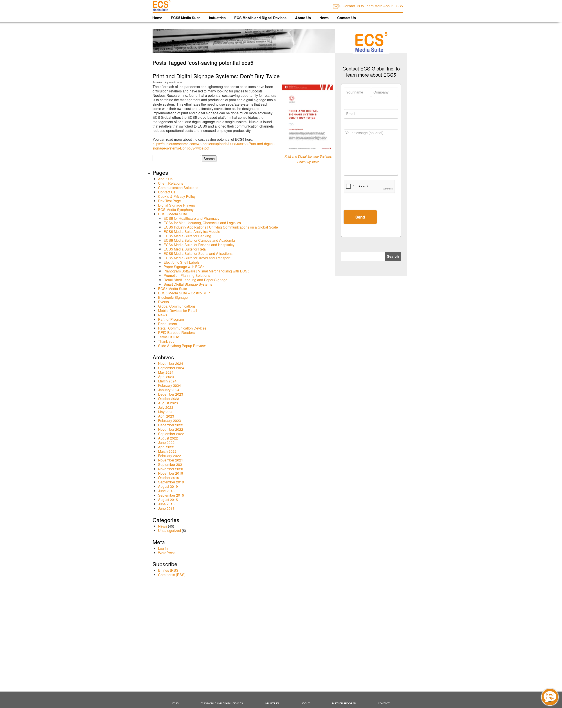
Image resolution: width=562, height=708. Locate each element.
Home (157, 17)
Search (393, 256)
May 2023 (165, 411)
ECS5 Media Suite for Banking (187, 235)
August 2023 (168, 402)
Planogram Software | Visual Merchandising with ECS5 (206, 271)
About (305, 703)
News (324, 17)
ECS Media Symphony (176, 209)
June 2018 (166, 490)
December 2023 (170, 394)
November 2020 (170, 468)
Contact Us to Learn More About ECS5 (373, 5)
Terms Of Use (168, 336)
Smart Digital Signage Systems (188, 284)
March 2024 (167, 381)
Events (163, 301)
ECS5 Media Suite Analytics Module (192, 231)
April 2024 (166, 376)
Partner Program (171, 319)
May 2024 (165, 372)
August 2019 (168, 486)
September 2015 (171, 495)
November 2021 (170, 460)
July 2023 (165, 407)
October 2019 (168, 477)
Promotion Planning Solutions (187, 275)
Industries (217, 17)
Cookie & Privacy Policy (177, 196)
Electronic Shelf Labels (182, 262)
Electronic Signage (173, 297)
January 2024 (168, 389)
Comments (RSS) (172, 574)
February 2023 (169, 420)
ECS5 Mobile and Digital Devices (221, 703)
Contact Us (346, 17)
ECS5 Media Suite (185, 17)
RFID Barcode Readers (176, 332)
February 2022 (169, 455)
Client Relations (170, 183)
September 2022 (171, 433)
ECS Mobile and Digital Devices (260, 17)
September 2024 (171, 367)
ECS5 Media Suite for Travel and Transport (197, 257)
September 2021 (171, 464)
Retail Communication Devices (182, 328)
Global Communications (177, 306)
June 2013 (166, 508)
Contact (384, 703)
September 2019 (171, 482)
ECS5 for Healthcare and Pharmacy (191, 218)
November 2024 (170, 363)
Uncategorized (169, 530)
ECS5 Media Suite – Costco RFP (184, 292)
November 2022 (170, 429)
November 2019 (170, 473)
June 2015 (166, 503)
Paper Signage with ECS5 (184, 266)
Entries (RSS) (169, 570)
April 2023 (166, 416)
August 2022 (168, 438)
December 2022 (170, 424)
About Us (303, 17)
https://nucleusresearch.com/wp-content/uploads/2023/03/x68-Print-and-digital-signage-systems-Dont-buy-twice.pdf (214, 146)
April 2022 (166, 446)
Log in (163, 548)
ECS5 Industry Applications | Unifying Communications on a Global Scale (221, 227)
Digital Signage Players (176, 205)
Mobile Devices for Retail (177, 310)
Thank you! (166, 341)
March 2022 (167, 451)
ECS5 (175, 703)
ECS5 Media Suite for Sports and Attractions (198, 253)
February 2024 (169, 385)
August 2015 (168, 499)
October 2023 (168, 398)
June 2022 (166, 442)
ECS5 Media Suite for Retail (185, 249)
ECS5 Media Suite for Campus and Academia (199, 240)
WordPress (166, 552)
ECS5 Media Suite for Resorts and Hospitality (199, 244)
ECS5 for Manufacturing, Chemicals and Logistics (202, 222)
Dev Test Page (169, 200)
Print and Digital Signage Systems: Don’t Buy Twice (216, 76)
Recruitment (167, 323)
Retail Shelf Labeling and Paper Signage (195, 279)
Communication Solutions (178, 187)
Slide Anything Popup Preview (182, 345)
